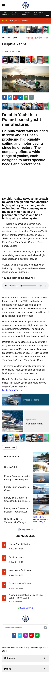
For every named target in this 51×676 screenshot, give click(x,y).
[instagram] (25, 635)
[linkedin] (15, 97)
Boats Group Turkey (12, 390)
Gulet (14, 38)
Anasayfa (6, 38)
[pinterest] (20, 97)
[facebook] (4, 97)
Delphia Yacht (9, 297)
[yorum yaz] (31, 97)
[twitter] (10, 97)
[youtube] (31, 635)
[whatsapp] (37, 635)
